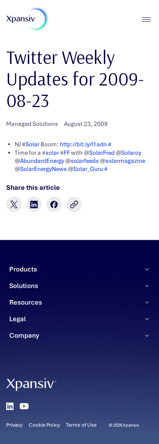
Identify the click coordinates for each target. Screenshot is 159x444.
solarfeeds (85, 161)
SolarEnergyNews (43, 169)
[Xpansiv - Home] (21, 19)
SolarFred (102, 153)
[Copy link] (74, 204)
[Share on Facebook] (54, 204)
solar (52, 153)
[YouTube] (24, 406)
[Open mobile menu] (146, 19)
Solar (32, 144)
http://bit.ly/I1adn (83, 144)
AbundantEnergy (42, 161)
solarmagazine (125, 161)
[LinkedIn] (10, 406)
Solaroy (131, 153)
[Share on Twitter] (14, 204)
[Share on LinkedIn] (34, 204)
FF (67, 153)
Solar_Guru (88, 169)
